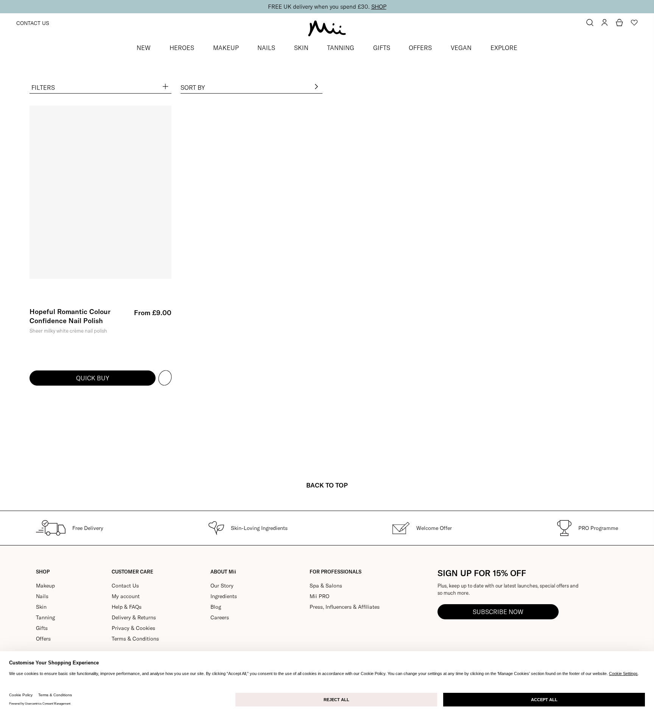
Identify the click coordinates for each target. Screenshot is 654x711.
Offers (43, 638)
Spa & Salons (326, 585)
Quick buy (92, 378)
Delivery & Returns (134, 617)
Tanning (45, 617)
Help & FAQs (127, 606)
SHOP (378, 6)
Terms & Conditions (135, 638)
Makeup (45, 585)
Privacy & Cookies (133, 628)
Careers (219, 617)
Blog (215, 606)
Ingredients (223, 596)
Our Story (222, 585)
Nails (42, 596)
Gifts (42, 628)
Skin (41, 606)
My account (126, 596)
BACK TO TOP (327, 485)
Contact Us (32, 23)
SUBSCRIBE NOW (498, 612)
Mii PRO (319, 596)
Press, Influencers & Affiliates (345, 606)
